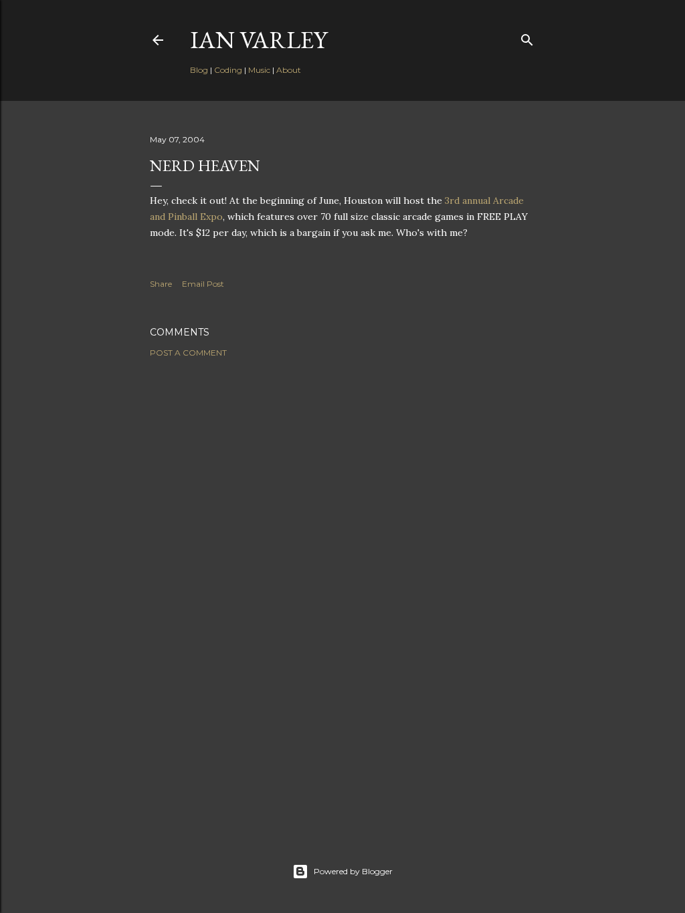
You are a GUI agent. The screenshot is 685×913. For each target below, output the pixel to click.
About (288, 70)
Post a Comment (188, 353)
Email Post (203, 284)
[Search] (527, 37)
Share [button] (161, 284)
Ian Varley (258, 39)
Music (259, 70)
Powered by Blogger (353, 871)
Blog (199, 70)
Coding (228, 70)
